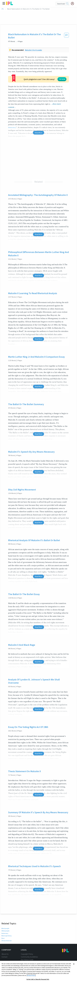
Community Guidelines (29, 957)
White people (5, 931)
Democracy (5, 933)
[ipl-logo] (9, 4)
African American (6, 941)
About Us (5, 954)
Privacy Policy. (31, 975)
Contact (4, 957)
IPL (3, 9)
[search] (67, 4)
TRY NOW (62, 79)
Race (3, 938)
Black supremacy (7, 936)
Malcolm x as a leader (33, 50)
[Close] (74, 964)
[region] (38, 972)
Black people (5, 928)
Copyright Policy (27, 954)
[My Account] (73, 4)
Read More (38, 234)
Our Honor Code (27, 960)
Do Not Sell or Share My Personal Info (38, 979)
